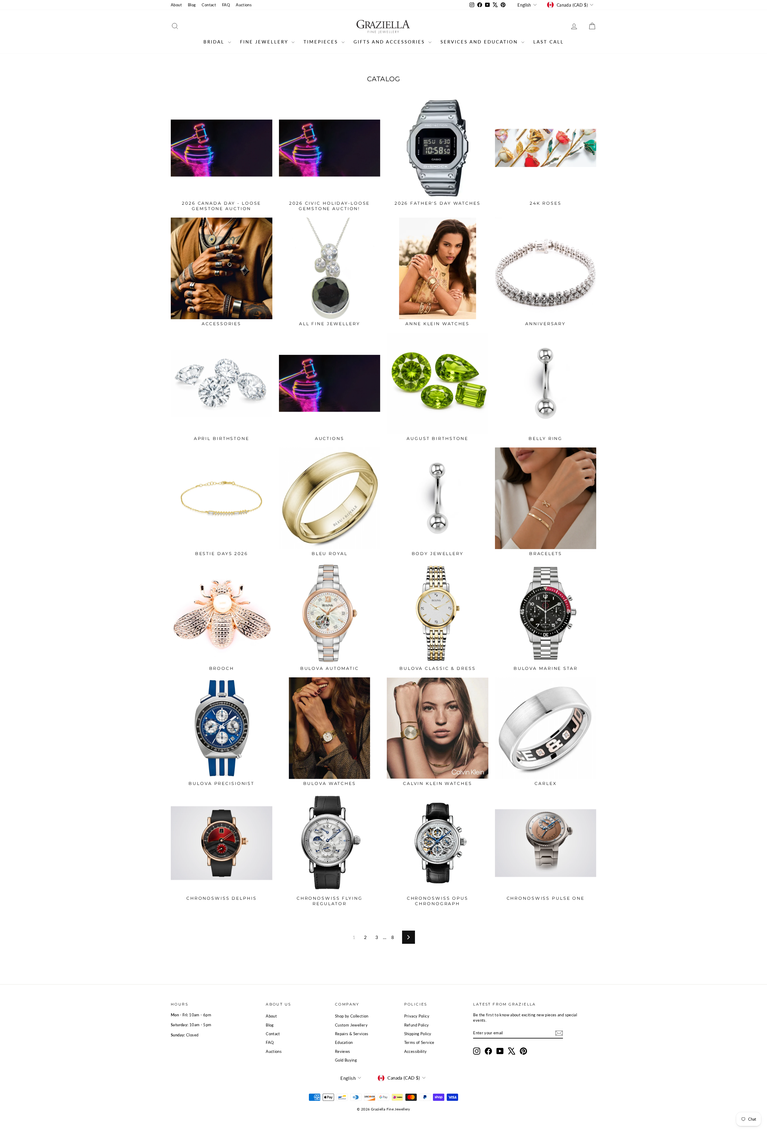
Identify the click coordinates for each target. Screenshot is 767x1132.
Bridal (215, 41)
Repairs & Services (352, 1033)
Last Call (548, 41)
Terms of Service (419, 1042)
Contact (209, 4)
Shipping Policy (417, 1033)
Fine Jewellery (265, 41)
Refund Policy (416, 1025)
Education (344, 1042)
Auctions (244, 4)
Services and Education (480, 41)
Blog (192, 4)
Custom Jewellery (351, 1025)
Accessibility (415, 1051)
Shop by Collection (352, 1016)
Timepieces (322, 41)
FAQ (226, 4)
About (176, 4)
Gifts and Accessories (390, 41)
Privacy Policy (416, 1016)
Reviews (342, 1051)
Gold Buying (346, 1060)
